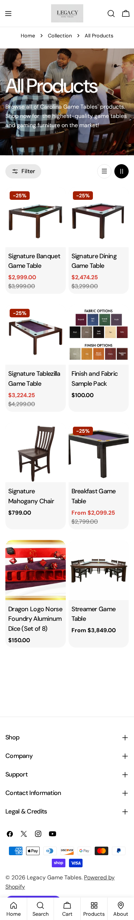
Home (28, 35)
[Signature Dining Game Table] (99, 217)
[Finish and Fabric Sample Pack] (99, 335)
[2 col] (121, 171)
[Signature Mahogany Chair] (35, 452)
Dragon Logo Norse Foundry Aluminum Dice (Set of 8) (35, 619)
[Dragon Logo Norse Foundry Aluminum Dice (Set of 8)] (35, 570)
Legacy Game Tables (54, 877)
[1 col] (104, 171)
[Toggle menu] (8, 13)
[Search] (111, 13)
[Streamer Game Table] (99, 570)
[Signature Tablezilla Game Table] (35, 335)
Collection (60, 35)
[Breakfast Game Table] (99, 452)
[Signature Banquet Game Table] (35, 217)
